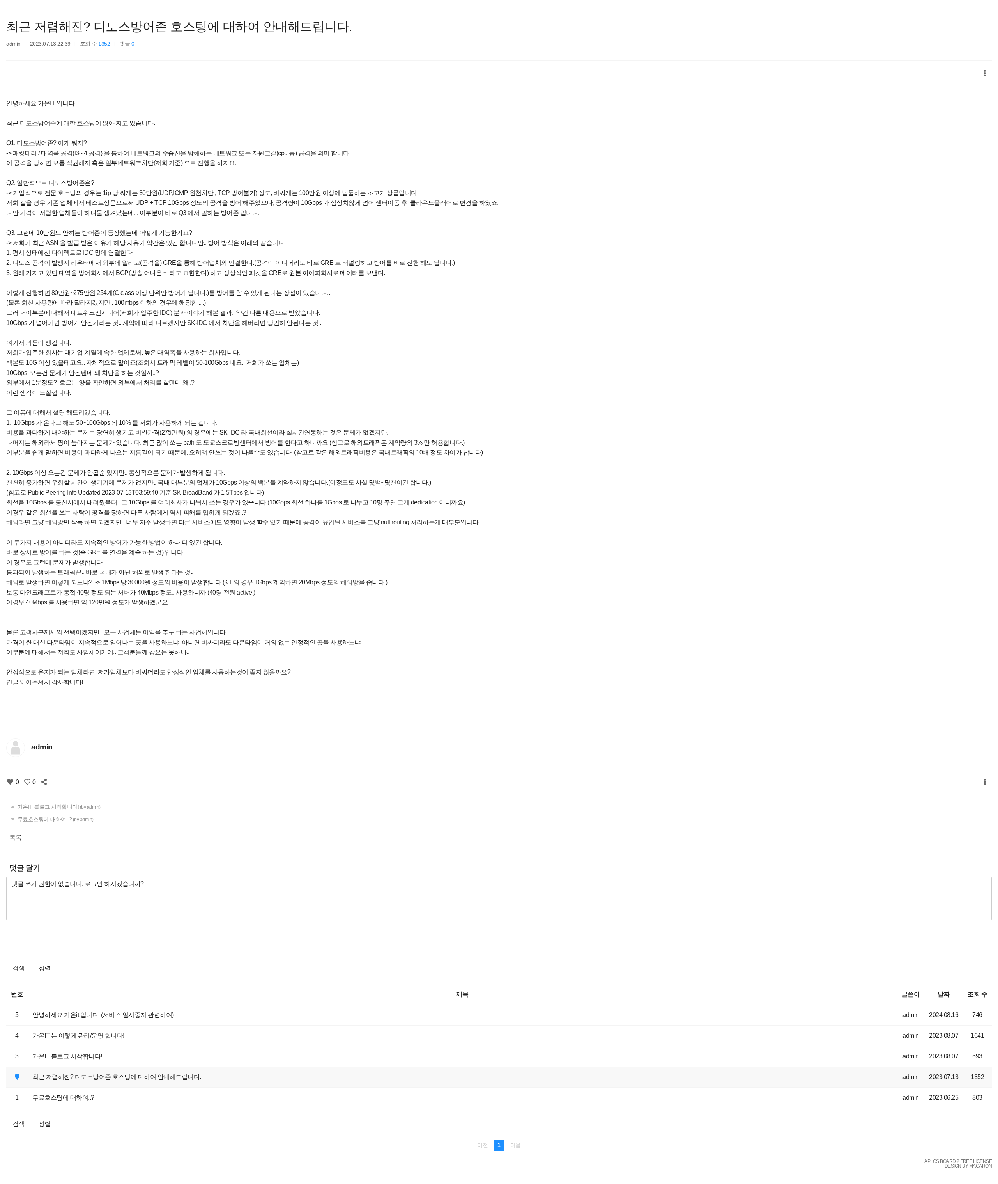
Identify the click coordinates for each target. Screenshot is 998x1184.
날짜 (944, 994)
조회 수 (977, 994)
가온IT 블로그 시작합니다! (58, 807)
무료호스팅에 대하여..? (55, 819)
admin (13, 44)
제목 (462, 994)
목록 (15, 837)
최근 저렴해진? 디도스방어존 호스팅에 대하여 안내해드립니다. (179, 27)
